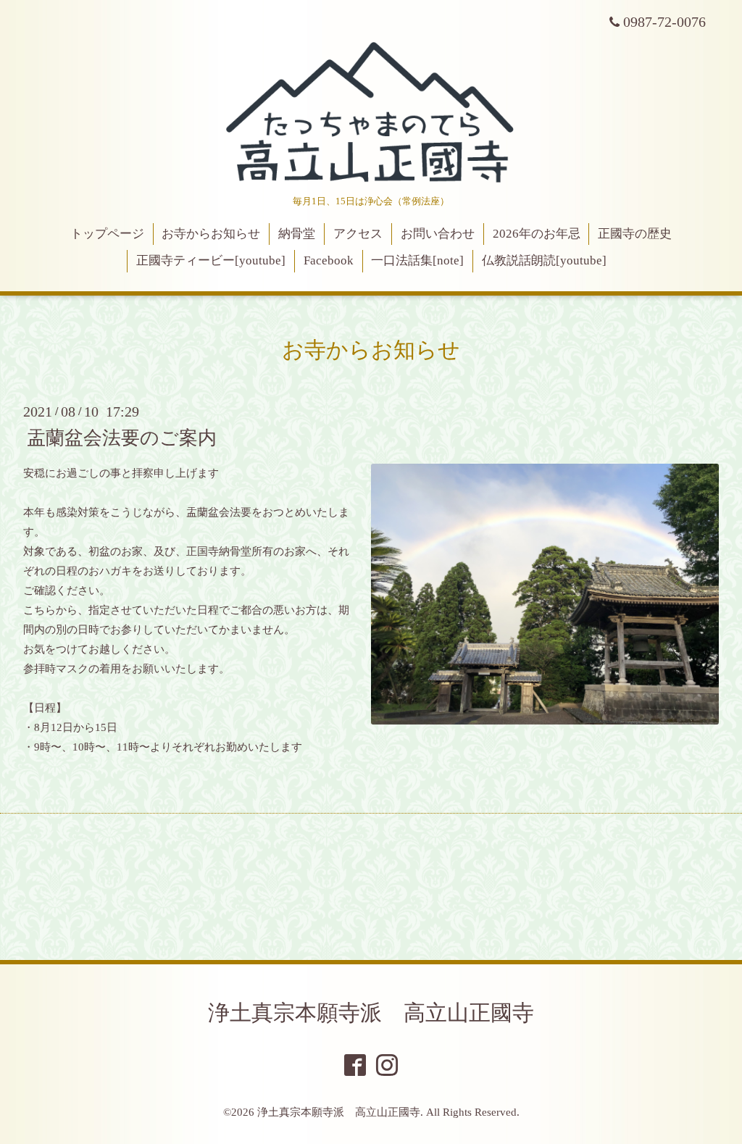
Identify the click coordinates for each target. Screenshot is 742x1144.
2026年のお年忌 (536, 234)
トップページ (107, 234)
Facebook (329, 260)
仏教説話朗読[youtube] (544, 260)
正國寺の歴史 (635, 234)
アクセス (358, 234)
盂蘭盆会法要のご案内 (122, 437)
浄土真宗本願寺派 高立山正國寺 (371, 1012)
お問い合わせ (438, 234)
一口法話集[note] (417, 260)
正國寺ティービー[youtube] (210, 260)
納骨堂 (296, 234)
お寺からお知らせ (211, 234)
